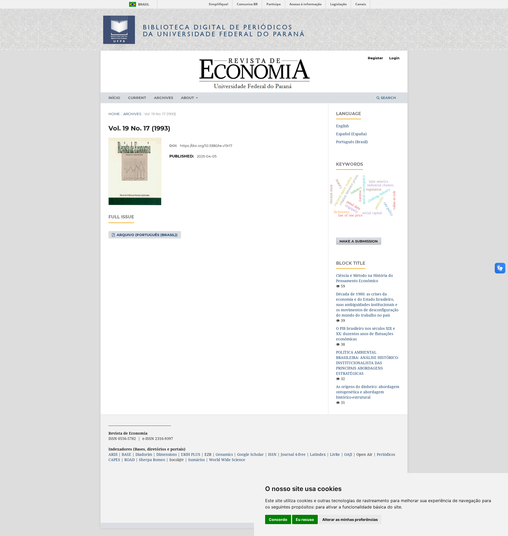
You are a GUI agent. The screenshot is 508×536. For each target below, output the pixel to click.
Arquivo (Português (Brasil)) (147, 235)
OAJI (348, 454)
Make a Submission (358, 241)
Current (137, 98)
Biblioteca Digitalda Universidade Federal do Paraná (224, 31)
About (188, 98)
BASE (126, 454)
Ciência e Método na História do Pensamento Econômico (364, 278)
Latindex (318, 454)
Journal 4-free (293, 454)
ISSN (272, 454)
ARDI (112, 454)
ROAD (129, 459)
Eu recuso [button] (305, 519)
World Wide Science (227, 459)
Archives (163, 98)
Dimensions (166, 454)
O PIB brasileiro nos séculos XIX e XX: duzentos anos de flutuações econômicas (365, 333)
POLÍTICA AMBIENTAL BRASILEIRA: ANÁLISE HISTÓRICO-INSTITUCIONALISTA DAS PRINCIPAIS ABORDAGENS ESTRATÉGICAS (367, 363)
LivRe (335, 454)
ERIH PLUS (190, 454)
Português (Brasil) (352, 141)
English (342, 125)
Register (375, 58)
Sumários (196, 459)
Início (114, 98)
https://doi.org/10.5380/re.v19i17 (206, 145)
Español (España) (351, 133)
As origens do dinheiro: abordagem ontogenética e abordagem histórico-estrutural (367, 392)
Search (388, 98)
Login (394, 58)
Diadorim (143, 454)
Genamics (224, 454)
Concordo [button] (278, 519)
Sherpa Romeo (152, 459)
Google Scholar (250, 454)
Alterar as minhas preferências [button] (350, 519)
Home (114, 114)
